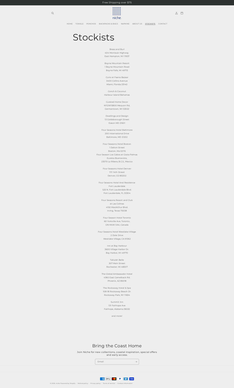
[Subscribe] (136, 362)
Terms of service (109, 383)
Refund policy (83, 383)
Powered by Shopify (67, 383)
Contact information (124, 383)
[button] (52, 13)
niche (58, 383)
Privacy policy (95, 383)
